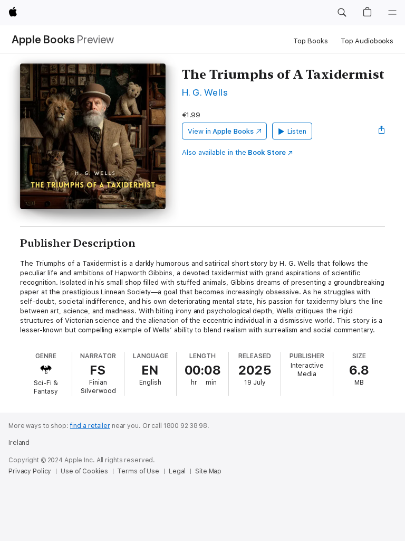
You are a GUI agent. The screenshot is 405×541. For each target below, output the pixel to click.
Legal (177, 471)
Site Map (208, 471)
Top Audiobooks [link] (367, 41)
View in (221, 131)
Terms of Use (138, 471)
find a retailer (90, 426)
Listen (297, 131)
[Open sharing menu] (382, 131)
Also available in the (234, 152)
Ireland (19, 442)
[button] (341, 12)
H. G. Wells (205, 92)
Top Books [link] (310, 41)
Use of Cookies (84, 471)
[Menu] (392, 12)
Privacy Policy (29, 471)
